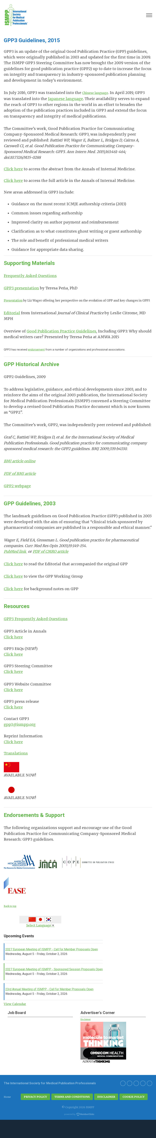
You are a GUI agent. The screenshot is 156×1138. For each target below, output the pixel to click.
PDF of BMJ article (20, 473)
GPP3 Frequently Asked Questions (36, 619)
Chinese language (95, 93)
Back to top (10, 906)
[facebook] (143, 1083)
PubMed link (15, 551)
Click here (13, 169)
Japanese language (65, 98)
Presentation (13, 300)
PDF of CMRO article (50, 551)
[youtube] (136, 1083)
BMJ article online (19, 461)
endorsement (36, 349)
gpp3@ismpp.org (20, 724)
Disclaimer (85, 1019)
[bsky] (129, 1083)
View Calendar (15, 1004)
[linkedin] (123, 1083)
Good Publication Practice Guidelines (61, 331)
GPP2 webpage (17, 486)
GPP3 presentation (21, 288)
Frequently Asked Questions (30, 275)
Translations (16, 753)
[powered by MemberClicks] (78, 1114)
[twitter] (149, 1083)
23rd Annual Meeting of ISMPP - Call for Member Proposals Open (49, 989)
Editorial (12, 313)
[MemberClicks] (16, 15)
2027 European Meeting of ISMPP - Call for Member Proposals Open (51, 949)
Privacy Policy (35, 1097)
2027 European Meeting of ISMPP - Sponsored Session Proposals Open (54, 969)
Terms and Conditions (72, 1097)
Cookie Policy (134, 1097)
